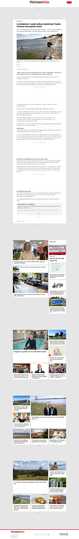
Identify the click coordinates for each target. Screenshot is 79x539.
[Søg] (48, 534)
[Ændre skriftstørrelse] (17, 65)
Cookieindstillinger (13, 536)
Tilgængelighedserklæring (14, 537)
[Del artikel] (19, 65)
